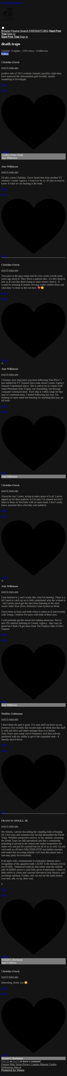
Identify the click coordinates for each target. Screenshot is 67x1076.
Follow (5, 53)
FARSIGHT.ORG (38, 31)
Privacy (26, 1064)
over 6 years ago (9, 67)
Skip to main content (11, 2)
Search (24, 31)
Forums (15, 31)
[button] (3, 28)
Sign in (11, 33)
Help (12, 1064)
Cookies (35, 1064)
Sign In (24, 36)
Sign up (5, 1061)
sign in (16, 1061)
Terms (18, 1064)
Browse (6, 31)
